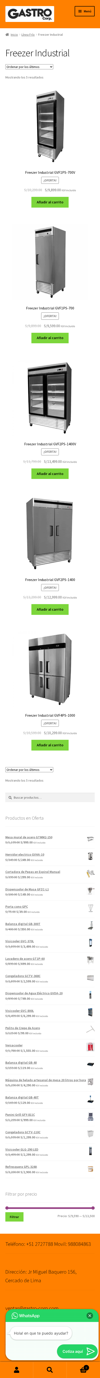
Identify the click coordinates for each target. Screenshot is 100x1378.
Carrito (77, 1366)
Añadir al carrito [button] (50, 202)
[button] (90, 1315)
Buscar (50, 1370)
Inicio (14, 34)
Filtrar (14, 1217)
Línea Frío (28, 34)
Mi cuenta (16, 1370)
